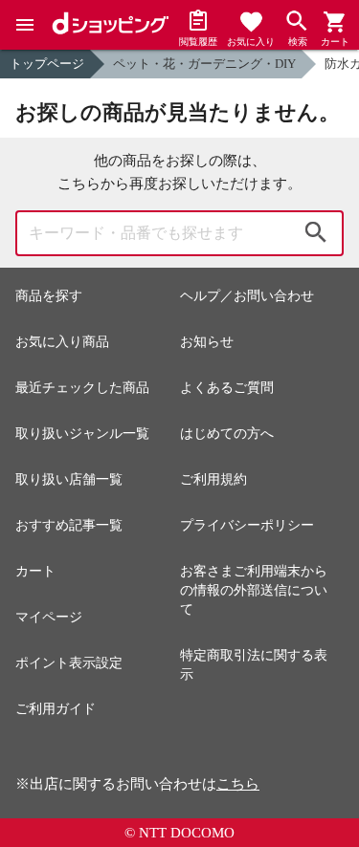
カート (35, 571)
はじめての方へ (227, 433)
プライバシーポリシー (247, 525)
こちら (237, 784)
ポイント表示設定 (69, 663)
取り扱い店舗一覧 (69, 479)
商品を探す (48, 296)
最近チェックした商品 (82, 387)
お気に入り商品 (62, 342)
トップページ (47, 63)
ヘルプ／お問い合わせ (247, 296)
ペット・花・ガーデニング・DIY (204, 63)
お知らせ (207, 342)
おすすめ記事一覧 (69, 525)
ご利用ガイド (55, 709)
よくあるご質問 (227, 387)
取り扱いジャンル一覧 (82, 433)
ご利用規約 (213, 479)
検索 (316, 233)
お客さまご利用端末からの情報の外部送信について (253, 590)
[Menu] (25, 25)
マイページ (48, 617)
